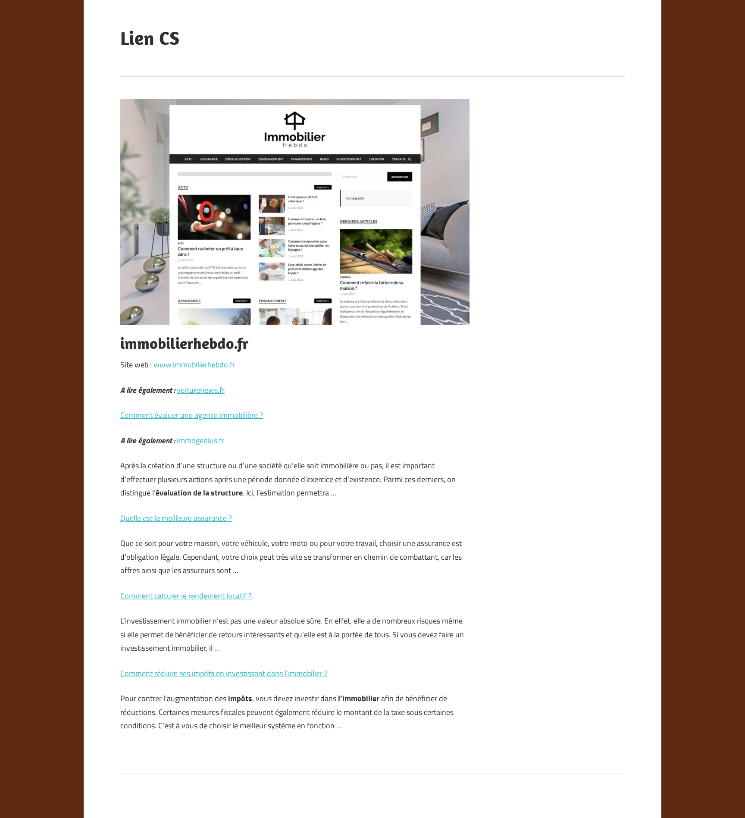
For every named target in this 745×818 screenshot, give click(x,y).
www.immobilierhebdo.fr (194, 364)
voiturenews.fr (201, 390)
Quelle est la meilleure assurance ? (176, 518)
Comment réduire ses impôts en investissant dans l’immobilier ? (224, 673)
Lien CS (149, 38)
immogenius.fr (200, 440)
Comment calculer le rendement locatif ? (186, 596)
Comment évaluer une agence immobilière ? (191, 415)
